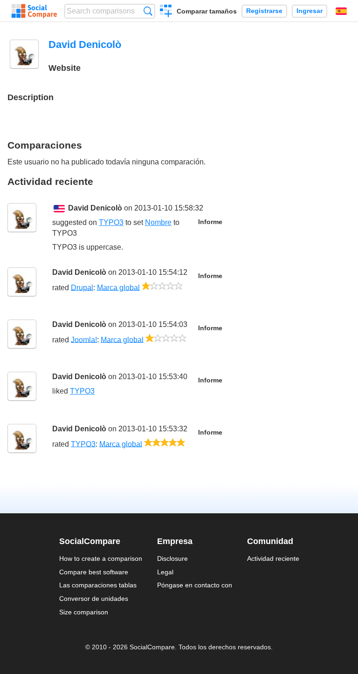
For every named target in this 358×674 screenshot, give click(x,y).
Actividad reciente (273, 558)
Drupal (82, 287)
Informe (210, 221)
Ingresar (309, 10)
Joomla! (84, 339)
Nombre (158, 222)
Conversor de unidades (93, 598)
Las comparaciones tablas (98, 585)
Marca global (118, 287)
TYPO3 (111, 222)
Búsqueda (148, 11)
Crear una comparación (166, 12)
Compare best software (93, 572)
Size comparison (83, 612)
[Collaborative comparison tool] (34, 11)
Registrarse (264, 10)
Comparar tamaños (207, 11)
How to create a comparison (100, 558)
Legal (165, 572)
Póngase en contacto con (194, 585)
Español (341, 11)
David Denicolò (95, 208)
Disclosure (172, 558)
